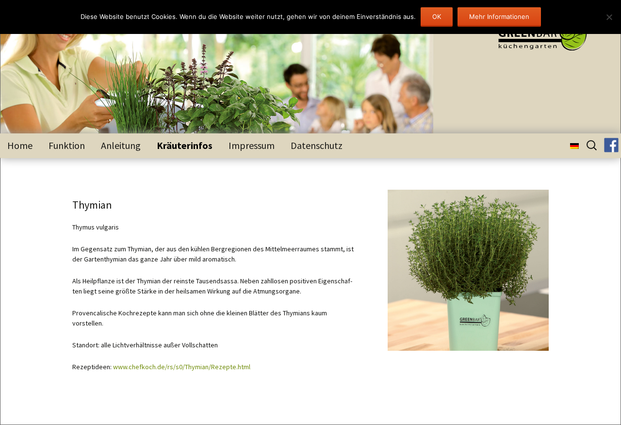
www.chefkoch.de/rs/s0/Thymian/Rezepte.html (181, 366)
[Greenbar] (535, 36)
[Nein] (609, 17)
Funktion (67, 145)
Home (20, 145)
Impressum (252, 145)
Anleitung (121, 145)
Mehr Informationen (499, 16)
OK (436, 16)
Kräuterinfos (184, 145)
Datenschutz (317, 145)
